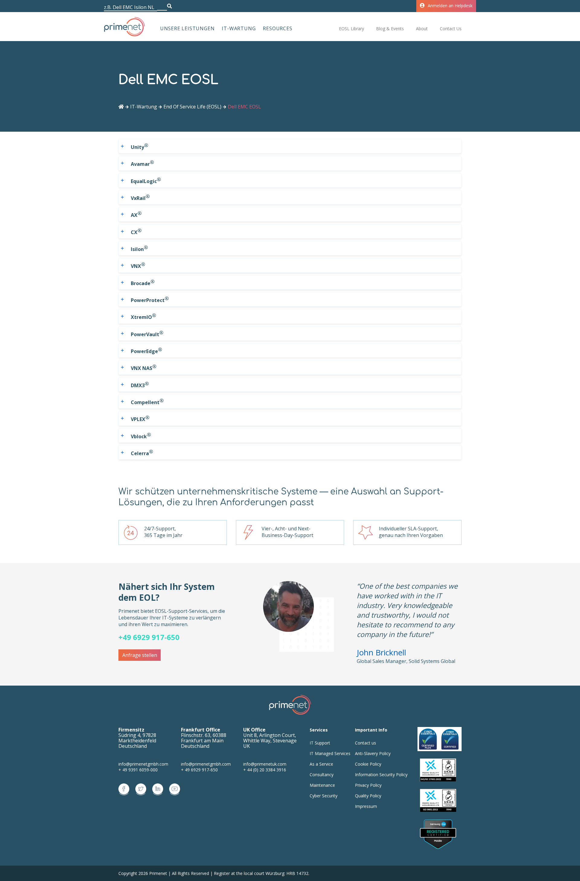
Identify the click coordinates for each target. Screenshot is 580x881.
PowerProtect (150, 299)
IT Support (320, 743)
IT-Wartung (239, 28)
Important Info (371, 730)
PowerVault (147, 333)
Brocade (143, 282)
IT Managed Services (330, 753)
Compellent (147, 401)
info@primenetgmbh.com (143, 764)
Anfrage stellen (139, 655)
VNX (138, 265)
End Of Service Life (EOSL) (192, 106)
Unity (139, 146)
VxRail (140, 197)
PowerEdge (146, 350)
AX (136, 214)
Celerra (142, 452)
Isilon (139, 248)
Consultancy (322, 774)
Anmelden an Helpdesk (450, 5)
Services (319, 730)
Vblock (141, 435)
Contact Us (451, 28)
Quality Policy (368, 796)
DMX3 (140, 384)
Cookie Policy (368, 764)
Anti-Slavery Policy (373, 753)
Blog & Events (390, 28)
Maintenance (322, 785)
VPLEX (140, 418)
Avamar (142, 163)
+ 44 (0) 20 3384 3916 (264, 770)
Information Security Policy (381, 774)
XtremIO (143, 316)
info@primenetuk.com (264, 764)
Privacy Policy (368, 785)
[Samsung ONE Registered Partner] (438, 834)
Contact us (365, 743)
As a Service (321, 764)
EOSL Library (351, 28)
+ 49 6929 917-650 (199, 770)
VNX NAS (143, 367)
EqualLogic (146, 180)
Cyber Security (323, 796)
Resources (277, 28)
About (422, 28)
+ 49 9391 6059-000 (138, 770)
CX (136, 231)
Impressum (366, 806)
